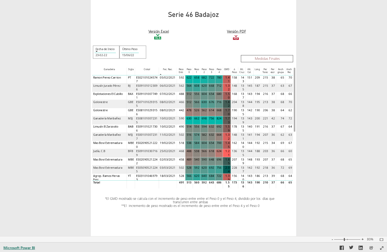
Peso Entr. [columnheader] (180, 71)
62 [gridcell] (290, 110)
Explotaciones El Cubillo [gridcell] (108, 94)
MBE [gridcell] (131, 143)
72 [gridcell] (290, 118)
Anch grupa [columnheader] (280, 71)
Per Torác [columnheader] (265, 71)
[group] (193, 11)
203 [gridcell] (265, 151)
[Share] (371, 248)
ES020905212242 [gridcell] (146, 161)
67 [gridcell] (290, 86)
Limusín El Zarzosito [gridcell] (105, 126)
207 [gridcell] (265, 135)
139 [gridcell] (242, 120)
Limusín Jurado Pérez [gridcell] (107, 86)
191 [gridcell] (257, 126)
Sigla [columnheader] (130, 69)
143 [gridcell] (242, 79)
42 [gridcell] (273, 118)
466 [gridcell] (181, 102)
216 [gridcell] (265, 94)
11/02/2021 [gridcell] (167, 135)
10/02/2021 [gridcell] (167, 118)
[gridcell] (189, 79)
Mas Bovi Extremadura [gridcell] (107, 143)
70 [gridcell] (290, 77)
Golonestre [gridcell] (100, 102)
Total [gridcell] (96, 182)
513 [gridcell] (188, 182)
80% (370, 239)
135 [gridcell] (242, 87)
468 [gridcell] (181, 151)
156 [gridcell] (234, 176)
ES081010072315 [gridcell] (146, 120)
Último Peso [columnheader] (129, 49)
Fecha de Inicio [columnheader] (104, 49)
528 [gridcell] (181, 176)
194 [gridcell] (257, 94)
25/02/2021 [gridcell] (167, 151)
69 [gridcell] (282, 143)
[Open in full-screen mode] (382, 248)
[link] (236, 35)
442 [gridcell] (181, 110)
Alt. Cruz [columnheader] (241, 71)
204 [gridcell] (234, 102)
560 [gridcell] (196, 182)
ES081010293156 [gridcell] (146, 112)
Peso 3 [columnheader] (211, 71)
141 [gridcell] (249, 135)
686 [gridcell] (218, 182)
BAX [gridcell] (130, 94)
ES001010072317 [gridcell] (146, 136)
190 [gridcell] (234, 110)
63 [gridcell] (282, 86)
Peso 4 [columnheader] (219, 71)
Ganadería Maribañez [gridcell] (107, 118)
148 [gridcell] (234, 86)
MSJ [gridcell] (130, 118)
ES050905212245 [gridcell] (146, 169)
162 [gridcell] (234, 143)
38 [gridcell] (273, 77)
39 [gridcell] (273, 176)
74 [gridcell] (282, 118)
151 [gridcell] (249, 77)
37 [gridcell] (273, 86)
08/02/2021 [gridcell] (167, 102)
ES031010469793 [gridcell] (146, 178)
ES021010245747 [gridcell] (146, 79)
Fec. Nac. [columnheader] (167, 69)
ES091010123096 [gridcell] (146, 87)
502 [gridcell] (181, 135)
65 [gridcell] (282, 77)
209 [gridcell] (257, 77)
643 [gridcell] (211, 182)
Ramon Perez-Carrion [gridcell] (107, 77)
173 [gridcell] (234, 182)
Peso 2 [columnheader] (204, 71)
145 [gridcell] (249, 86)
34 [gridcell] (273, 143)
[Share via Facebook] (342, 248)
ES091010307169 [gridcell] (146, 153)
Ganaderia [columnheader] (109, 69)
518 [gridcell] (181, 143)
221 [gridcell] (265, 118)
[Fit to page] (380, 240)
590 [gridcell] (181, 118)
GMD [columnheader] (227, 69)
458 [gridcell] (181, 159)
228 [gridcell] (234, 167)
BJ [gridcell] (129, 86)
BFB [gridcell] (130, 151)
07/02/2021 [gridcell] (167, 94)
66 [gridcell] (290, 94)
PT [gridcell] (129, 77)
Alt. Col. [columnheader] (249, 71)
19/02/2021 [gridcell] (167, 143)
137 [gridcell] (242, 96)
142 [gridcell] (249, 110)
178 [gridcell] (234, 126)
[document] (158, 31)
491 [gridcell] (181, 182)
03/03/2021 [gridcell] (167, 167)
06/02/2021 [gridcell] (167, 86)
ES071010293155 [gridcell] (146, 104)
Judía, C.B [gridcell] (99, 151)
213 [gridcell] (265, 102)
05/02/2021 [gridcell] (167, 77)
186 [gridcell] (257, 176)
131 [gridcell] (242, 136)
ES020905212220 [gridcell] (146, 145)
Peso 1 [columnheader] (196, 71)
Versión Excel (158, 31)
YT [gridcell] (129, 176)
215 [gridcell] (265, 77)
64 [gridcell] (282, 110)
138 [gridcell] (242, 104)
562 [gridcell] (181, 86)
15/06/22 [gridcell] (128, 55)
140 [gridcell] (249, 126)
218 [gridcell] (265, 167)
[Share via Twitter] (351, 248)
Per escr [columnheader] (272, 71)
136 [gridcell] (234, 151)
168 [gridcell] (234, 94)
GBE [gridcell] (130, 102)
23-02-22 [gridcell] (101, 55)
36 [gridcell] (273, 135)
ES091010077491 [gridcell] (146, 96)
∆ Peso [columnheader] (234, 71)
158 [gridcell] (234, 77)
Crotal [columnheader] (147, 69)
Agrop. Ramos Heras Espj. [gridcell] (106, 178)
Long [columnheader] (257, 69)
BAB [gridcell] (131, 126)
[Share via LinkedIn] (361, 248)
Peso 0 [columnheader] (189, 71)
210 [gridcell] (265, 182)
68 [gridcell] (282, 94)
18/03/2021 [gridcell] (167, 176)
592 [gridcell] (181, 77)
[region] (193, 118)
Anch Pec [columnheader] (289, 71)
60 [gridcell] (290, 151)
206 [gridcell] (265, 110)
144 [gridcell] (249, 102)
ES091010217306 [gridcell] (146, 128)
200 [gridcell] (257, 118)
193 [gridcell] (257, 159)
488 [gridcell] (181, 94)
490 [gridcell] (181, 126)
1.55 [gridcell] (227, 184)
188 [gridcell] (257, 151)
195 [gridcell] (257, 102)
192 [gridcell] (257, 143)
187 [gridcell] (257, 86)
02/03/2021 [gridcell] (167, 159)
